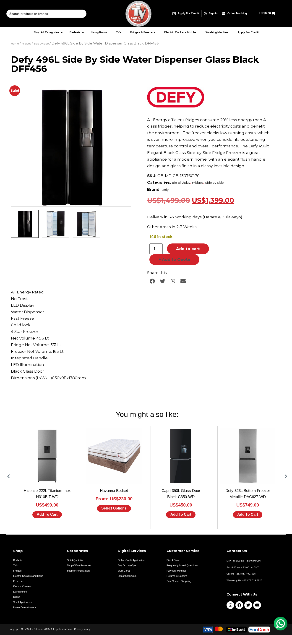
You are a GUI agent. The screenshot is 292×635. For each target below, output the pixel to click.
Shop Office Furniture (79, 565)
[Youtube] (257, 605)
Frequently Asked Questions (182, 565)
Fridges (26, 43)
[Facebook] (239, 605)
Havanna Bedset (114, 491)
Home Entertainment (24, 607)
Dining (16, 597)
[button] (123, 95)
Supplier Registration (78, 570)
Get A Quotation (75, 560)
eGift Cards (124, 570)
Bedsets (17, 560)
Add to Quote (174, 259)
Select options (114, 508)
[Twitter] (248, 605)
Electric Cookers (22, 586)
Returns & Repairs (177, 576)
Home (15, 43)
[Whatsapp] (230, 605)
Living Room (20, 591)
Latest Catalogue (127, 576)
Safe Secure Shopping (179, 581)
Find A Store (173, 560)
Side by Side (41, 43)
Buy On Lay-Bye (127, 565)
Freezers (18, 581)
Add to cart (188, 248)
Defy (165, 189)
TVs (15, 565)
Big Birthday (181, 182)
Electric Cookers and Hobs (28, 576)
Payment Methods (177, 570)
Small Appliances (22, 602)
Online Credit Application (131, 560)
